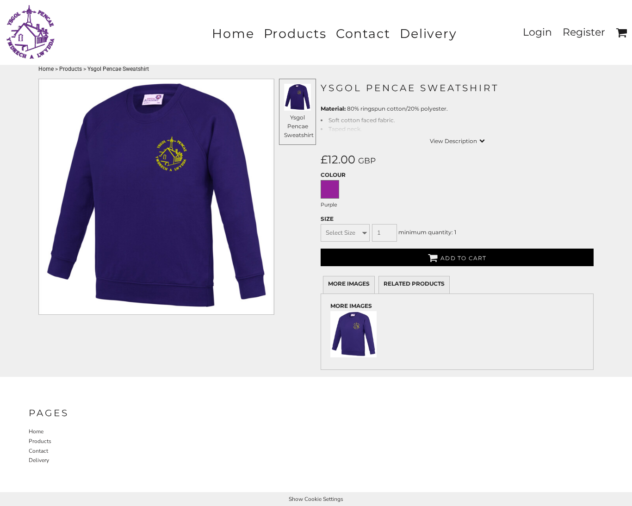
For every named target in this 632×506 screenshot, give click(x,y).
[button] (621, 32)
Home (46, 69)
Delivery (39, 460)
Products (70, 69)
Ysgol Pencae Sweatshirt (299, 126)
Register (584, 32)
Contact (38, 451)
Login (537, 32)
